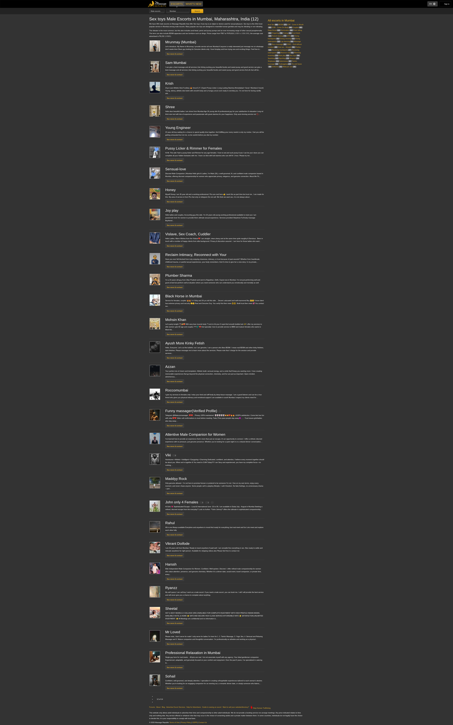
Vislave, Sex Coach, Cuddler (188, 234)
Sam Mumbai (175, 63)
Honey (170, 190)
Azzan (170, 367)
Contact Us (203, 722)
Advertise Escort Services (175, 707)
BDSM (283, 24)
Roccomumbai (176, 390)
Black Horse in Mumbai (183, 296)
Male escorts (156, 11)
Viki (170, 455)
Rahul (170, 523)
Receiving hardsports (281, 50)
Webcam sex (289, 67)
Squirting (284, 58)
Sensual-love (175, 169)
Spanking (273, 58)
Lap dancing (287, 41)
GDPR (194, 722)
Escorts (177, 3)
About (158, 707)
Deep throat (274, 30)
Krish (169, 83)
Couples (297, 27)
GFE (290, 36)
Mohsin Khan (175, 320)
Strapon (294, 58)
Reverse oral (287, 53)
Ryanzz (171, 588)
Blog (163, 707)
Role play (284, 55)
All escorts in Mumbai (281, 20)
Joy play (171, 210)
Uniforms (277, 67)
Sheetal (171, 608)
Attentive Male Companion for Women (195, 434)
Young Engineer (178, 128)
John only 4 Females (187, 502)
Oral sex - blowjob (286, 47)
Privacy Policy (186, 722)
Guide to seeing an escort (211, 707)
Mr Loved (172, 632)
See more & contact (174, 54)
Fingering (277, 33)
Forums (152, 707)
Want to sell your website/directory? (236, 707)
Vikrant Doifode (177, 543)
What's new (193, 3)
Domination (287, 30)
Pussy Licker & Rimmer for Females (193, 148)
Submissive (285, 61)
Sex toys (294, 55)
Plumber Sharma (178, 275)
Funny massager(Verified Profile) (191, 411)
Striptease (273, 61)
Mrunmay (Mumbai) (180, 42)
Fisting (287, 33)
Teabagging (285, 64)
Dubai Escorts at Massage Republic (157, 4)
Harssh (171, 564)
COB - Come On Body (282, 27)
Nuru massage (279, 44)
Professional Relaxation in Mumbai (192, 653)
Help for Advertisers (193, 707)
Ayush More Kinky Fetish (184, 343)
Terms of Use (174, 722)
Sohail (170, 676)
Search (197, 11)
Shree (170, 107)
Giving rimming (287, 39)
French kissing (279, 36)
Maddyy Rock (176, 479)
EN (430, 4)
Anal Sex (273, 24)
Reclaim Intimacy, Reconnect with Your (195, 255)
